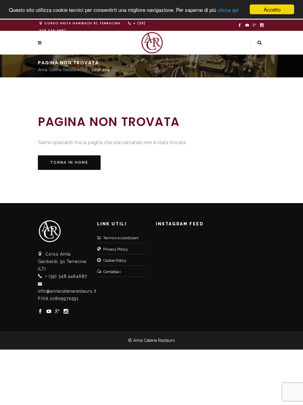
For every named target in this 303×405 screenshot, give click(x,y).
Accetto (272, 9)
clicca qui (227, 9)
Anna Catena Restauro (59, 70)
